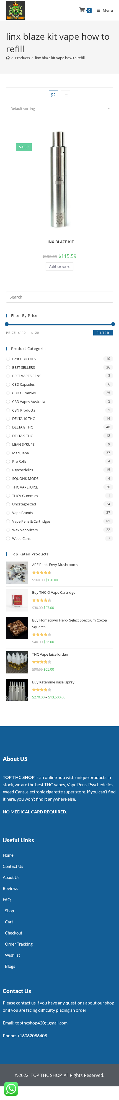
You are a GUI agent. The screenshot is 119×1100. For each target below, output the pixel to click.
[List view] (65, 95)
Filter (103, 332)
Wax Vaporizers (25, 529)
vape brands (22, 512)
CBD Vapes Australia (28, 401)
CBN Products (23, 410)
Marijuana (20, 452)
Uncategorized (24, 504)
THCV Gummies (25, 495)
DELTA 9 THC (22, 435)
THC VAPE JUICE (25, 487)
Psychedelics (22, 469)
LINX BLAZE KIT (59, 241)
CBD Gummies (24, 392)
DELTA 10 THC (23, 418)
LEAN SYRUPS (23, 444)
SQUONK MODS (25, 478)
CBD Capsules (23, 384)
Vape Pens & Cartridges (31, 521)
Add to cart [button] (59, 266)
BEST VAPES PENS (26, 375)
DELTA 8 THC (22, 427)
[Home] (8, 57)
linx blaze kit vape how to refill (60, 57)
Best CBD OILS (24, 358)
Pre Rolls (19, 461)
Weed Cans (21, 538)
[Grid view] (53, 95)
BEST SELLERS (23, 367)
